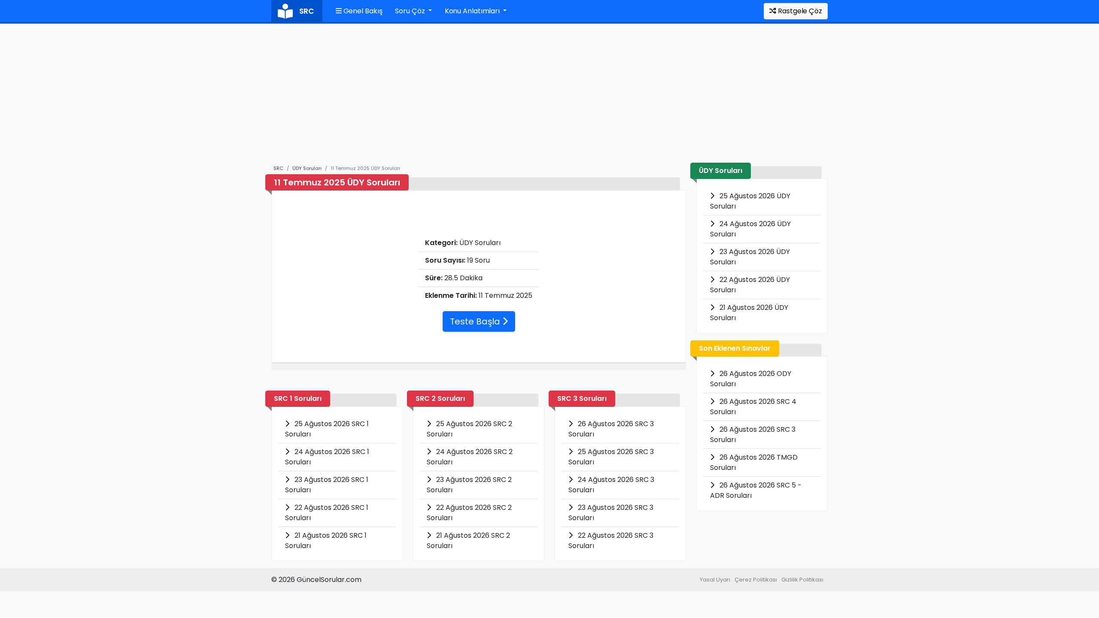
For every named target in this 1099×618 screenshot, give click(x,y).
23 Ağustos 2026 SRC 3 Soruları (610, 513)
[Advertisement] (549, 98)
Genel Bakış (362, 11)
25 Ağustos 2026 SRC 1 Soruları (327, 429)
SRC (278, 168)
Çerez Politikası (756, 580)
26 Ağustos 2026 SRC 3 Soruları (611, 429)
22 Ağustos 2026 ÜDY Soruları (750, 285)
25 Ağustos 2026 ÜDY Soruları (750, 201)
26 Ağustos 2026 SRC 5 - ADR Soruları (755, 490)
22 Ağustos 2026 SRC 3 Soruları (610, 540)
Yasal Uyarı (715, 580)
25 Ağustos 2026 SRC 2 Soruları (469, 429)
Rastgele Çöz (799, 11)
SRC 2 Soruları (440, 398)
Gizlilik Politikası (802, 580)
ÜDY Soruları (307, 168)
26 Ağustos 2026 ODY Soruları (750, 379)
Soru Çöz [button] (410, 11)
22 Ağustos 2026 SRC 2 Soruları (469, 513)
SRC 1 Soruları (298, 398)
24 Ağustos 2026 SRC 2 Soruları (470, 457)
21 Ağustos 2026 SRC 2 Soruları (468, 540)
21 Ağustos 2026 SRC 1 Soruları (326, 540)
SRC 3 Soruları (582, 398)
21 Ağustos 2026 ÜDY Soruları (749, 313)
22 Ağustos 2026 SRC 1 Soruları (326, 513)
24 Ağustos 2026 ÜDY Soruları (750, 229)
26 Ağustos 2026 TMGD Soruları (754, 462)
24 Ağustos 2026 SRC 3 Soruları (611, 485)
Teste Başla (476, 321)
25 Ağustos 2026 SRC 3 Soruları (611, 457)
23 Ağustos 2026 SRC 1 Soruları (326, 485)
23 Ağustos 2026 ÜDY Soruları (750, 257)
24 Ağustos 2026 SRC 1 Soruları (327, 457)
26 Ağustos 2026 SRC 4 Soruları (753, 407)
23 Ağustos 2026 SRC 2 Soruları (469, 485)
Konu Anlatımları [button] (473, 11)
